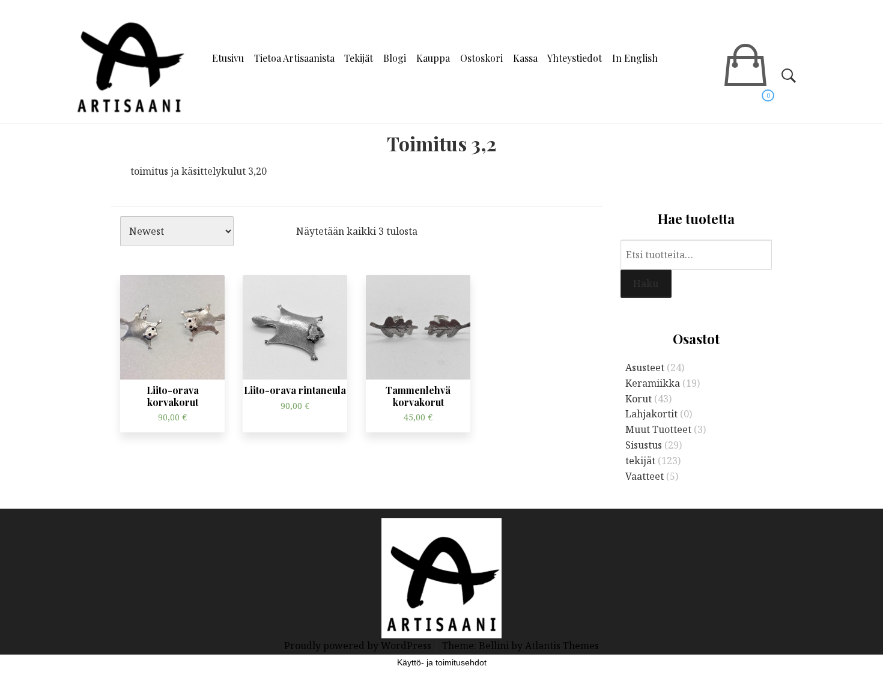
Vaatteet (644, 476)
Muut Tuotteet (658, 429)
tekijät (640, 460)
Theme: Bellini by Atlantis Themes (520, 645)
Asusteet (644, 367)
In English (635, 58)
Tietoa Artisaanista (294, 58)
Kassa (525, 58)
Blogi (394, 58)
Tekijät (358, 58)
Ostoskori (481, 58)
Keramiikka (652, 383)
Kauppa (433, 58)
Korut (638, 398)
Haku (645, 283)
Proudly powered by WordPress (359, 645)
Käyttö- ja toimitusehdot (442, 662)
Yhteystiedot (574, 58)
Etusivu (228, 58)
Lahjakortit (651, 413)
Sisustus (643, 445)
